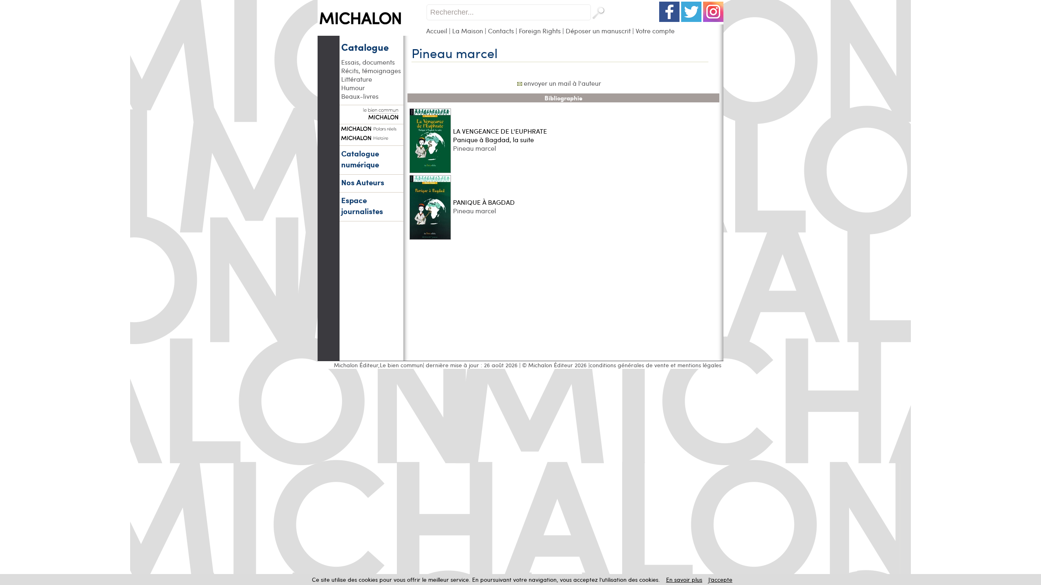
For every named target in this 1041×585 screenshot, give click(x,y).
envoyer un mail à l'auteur (562, 83)
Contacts (501, 30)
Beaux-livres (360, 96)
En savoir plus (684, 579)
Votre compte (655, 30)
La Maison (467, 30)
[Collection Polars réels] (371, 127)
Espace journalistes (362, 206)
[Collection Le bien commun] (371, 115)
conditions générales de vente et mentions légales (655, 365)
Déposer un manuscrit (598, 30)
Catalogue (365, 47)
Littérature (356, 79)
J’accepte (720, 579)
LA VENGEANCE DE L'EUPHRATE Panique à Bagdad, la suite (500, 135)
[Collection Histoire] (371, 137)
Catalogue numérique (360, 159)
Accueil (436, 30)
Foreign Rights (540, 30)
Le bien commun (401, 365)
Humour (353, 87)
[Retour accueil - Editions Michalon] (372, 33)
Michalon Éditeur (356, 365)
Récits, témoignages (371, 70)
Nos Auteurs (362, 182)
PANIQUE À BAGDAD (484, 202)
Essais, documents (368, 62)
